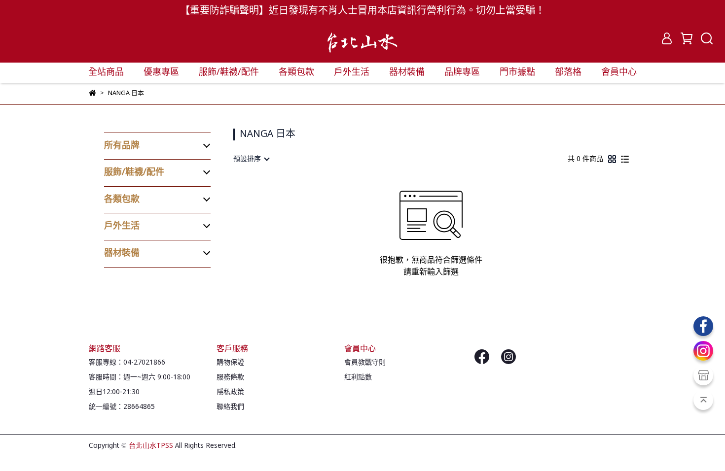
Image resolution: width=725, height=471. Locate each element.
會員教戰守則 (365, 362)
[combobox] (251, 159)
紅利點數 (358, 377)
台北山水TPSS (151, 445)
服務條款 (230, 377)
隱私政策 (230, 392)
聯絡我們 (230, 407)
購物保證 (230, 362)
